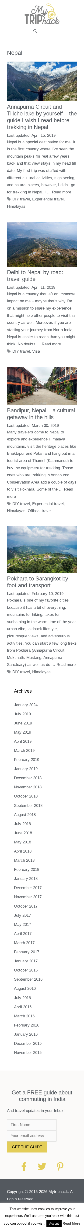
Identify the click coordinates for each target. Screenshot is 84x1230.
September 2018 (28, 805)
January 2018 (26, 878)
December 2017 (28, 888)
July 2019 (22, 714)
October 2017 (26, 906)
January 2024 (26, 705)
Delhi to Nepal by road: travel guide (35, 275)
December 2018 (28, 778)
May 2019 (22, 732)
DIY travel (21, 199)
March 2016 (24, 1016)
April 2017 (23, 933)
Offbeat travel (40, 511)
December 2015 (28, 1043)
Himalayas (16, 206)
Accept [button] (54, 1223)
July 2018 (22, 824)
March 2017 (24, 943)
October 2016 (26, 970)
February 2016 (26, 1025)
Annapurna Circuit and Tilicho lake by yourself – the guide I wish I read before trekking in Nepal (42, 116)
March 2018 (24, 860)
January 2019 (26, 769)
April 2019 (23, 741)
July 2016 (22, 998)
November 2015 (28, 1052)
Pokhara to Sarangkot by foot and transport (37, 581)
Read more (61, 192)
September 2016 (28, 979)
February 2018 (26, 869)
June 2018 (23, 833)
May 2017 (22, 924)
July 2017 (22, 915)
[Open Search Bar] (35, 31)
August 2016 (25, 988)
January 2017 (26, 961)
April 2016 (23, 1007)
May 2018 (22, 842)
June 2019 (23, 723)
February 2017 (26, 952)
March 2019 (24, 750)
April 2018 (23, 851)
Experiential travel (48, 199)
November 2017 (28, 897)
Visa (36, 351)
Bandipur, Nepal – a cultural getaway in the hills (41, 413)
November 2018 (28, 787)
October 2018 (26, 796)
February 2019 (26, 759)
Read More (71, 1223)
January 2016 (26, 1034)
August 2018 (25, 815)
